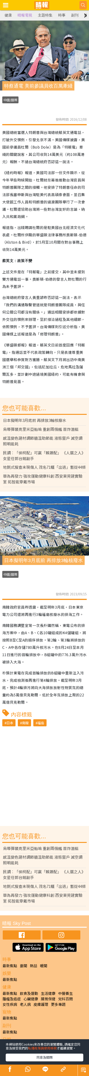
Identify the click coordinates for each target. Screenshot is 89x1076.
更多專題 (58, 1004)
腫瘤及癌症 (12, 998)
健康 (8, 15)
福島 (40, 722)
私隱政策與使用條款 (42, 1048)
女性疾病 (10, 1004)
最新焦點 (10, 965)
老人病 (25, 1004)
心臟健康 (31, 998)
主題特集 (45, 15)
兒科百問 (65, 998)
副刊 (75, 15)
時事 (61, 15)
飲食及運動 (29, 993)
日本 (9, 722)
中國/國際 (10, 100)
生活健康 (48, 993)
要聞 (23, 965)
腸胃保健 (48, 998)
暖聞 (43, 965)
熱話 (33, 965)
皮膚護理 (41, 1004)
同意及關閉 (44, 1057)
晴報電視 (25, 15)
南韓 (25, 722)
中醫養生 (65, 993)
